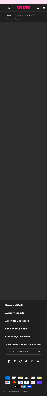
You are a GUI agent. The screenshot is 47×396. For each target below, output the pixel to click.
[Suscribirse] (39, 352)
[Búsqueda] (9, 8)
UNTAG (10, 391)
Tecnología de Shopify (20, 391)
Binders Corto (20, 15)
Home (9, 15)
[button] (3, 8)
